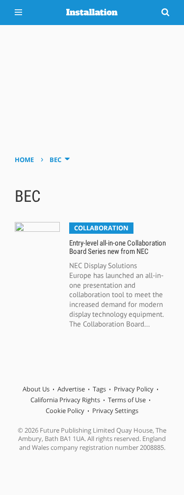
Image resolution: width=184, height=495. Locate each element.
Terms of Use (127, 399)
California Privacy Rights (65, 399)
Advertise (71, 389)
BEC (55, 159)
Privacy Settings (115, 410)
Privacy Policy (134, 389)
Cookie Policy (65, 410)
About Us (36, 389)
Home (24, 159)
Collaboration (101, 227)
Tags (99, 389)
